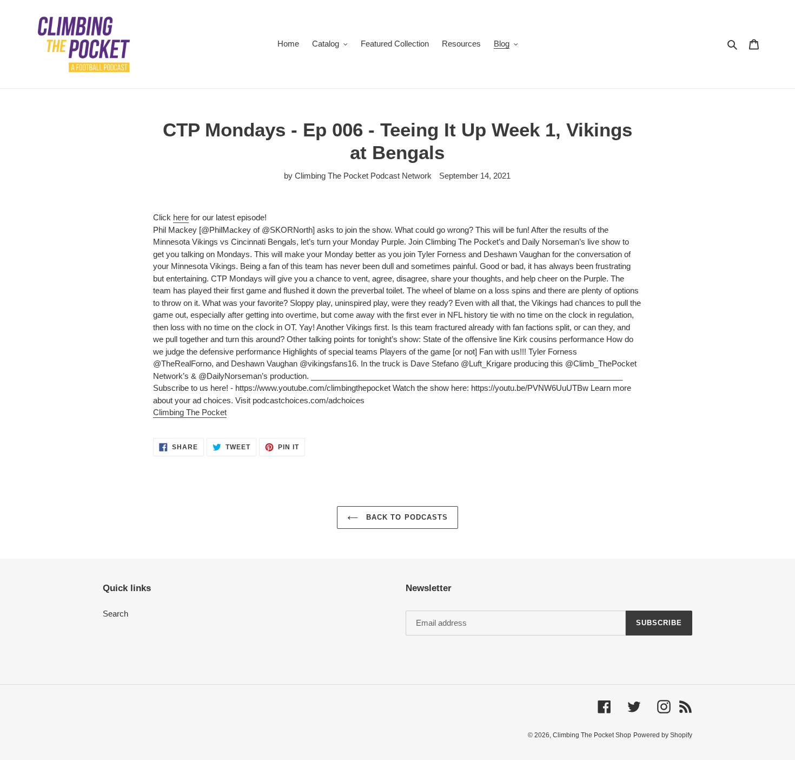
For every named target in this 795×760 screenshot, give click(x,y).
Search (115, 613)
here (181, 217)
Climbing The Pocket (190, 412)
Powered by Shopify (662, 735)
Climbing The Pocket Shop (592, 735)
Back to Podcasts (405, 517)
